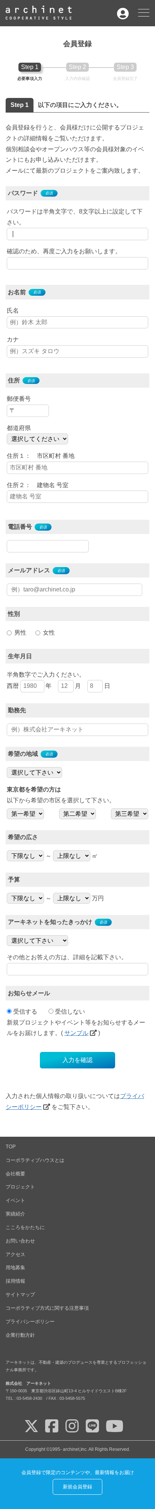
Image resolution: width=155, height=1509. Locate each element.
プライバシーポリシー (30, 1321)
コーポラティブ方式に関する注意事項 (47, 1308)
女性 (49, 632)
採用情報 (15, 1281)
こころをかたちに (25, 1227)
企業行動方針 (20, 1335)
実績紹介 (15, 1214)
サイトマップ (20, 1294)
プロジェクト (20, 1187)
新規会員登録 (77, 1486)
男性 (20, 632)
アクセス (15, 1254)
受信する (25, 1011)
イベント (15, 1200)
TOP (11, 1146)
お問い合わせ (20, 1241)
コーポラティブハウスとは (35, 1160)
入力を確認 (77, 1060)
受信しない (70, 1011)
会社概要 (15, 1174)
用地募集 (15, 1267)
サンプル (76, 1033)
